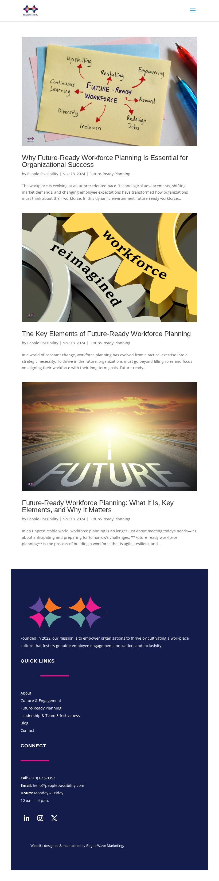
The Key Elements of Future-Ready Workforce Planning (106, 334)
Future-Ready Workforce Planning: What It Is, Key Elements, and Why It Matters (98, 506)
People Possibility (42, 173)
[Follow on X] (54, 818)
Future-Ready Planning (109, 173)
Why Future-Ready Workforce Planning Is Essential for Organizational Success (105, 161)
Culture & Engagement (41, 700)
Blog (24, 722)
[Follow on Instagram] (40, 818)
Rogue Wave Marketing (104, 845)
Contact (27, 730)
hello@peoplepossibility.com (58, 785)
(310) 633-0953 (42, 777)
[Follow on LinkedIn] (26, 818)
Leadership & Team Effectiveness (50, 715)
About (26, 693)
